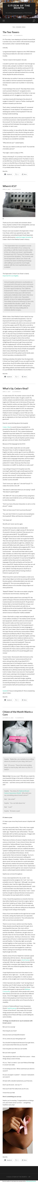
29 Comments (16, 189)
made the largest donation (23, 237)
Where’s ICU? (10, 186)
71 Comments (19, 717)
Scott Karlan (25, 960)
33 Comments (16, 391)
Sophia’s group (11, 1008)
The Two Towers (11, 32)
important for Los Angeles (10, 276)
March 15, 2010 (7, 35)
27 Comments (18, 35)
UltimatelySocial (31, 1181)
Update (5, 691)
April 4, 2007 (6, 189)
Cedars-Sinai (6, 427)
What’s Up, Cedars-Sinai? (15, 388)
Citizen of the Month (19, 6)
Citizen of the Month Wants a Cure (18, 713)
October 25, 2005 (8, 717)
